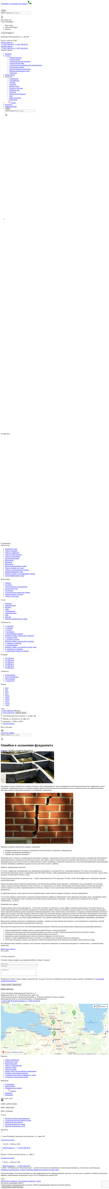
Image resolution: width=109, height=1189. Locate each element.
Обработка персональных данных (13, 1170)
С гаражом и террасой (13, 643)
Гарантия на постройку (13, 1088)
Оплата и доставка (16, 88)
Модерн (8, 607)
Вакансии (8, 1093)
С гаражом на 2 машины (14, 649)
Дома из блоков (10, 1069)
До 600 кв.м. (9, 668)
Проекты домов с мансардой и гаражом (19, 641)
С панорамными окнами (14, 634)
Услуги (7, 56)
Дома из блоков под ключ (14, 568)
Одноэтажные (10, 675)
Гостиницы (9, 590)
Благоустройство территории (20, 69)
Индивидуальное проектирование (17, 1118)
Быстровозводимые (12, 558)
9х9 (6, 690)
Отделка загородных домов (15, 1124)
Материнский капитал (17, 94)
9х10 (7, 692)
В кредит (12, 92)
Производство (14, 90)
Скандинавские (10, 613)
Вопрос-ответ (14, 86)
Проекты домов (10, 1067)
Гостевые (8, 585)
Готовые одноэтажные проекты (16, 1073)
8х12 (7, 688)
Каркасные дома (11, 549)
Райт (7, 615)
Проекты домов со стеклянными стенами (20, 574)
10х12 (7, 695)
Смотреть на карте (7, 1140)
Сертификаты (14, 80)
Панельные (9, 564)
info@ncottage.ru (9, 723)
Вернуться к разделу (8, 949)
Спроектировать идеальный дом (12, 1187)
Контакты (8, 104)
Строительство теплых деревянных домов (20, 1075)
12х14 (7, 703)
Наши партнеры (15, 98)
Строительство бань (16, 63)
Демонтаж (13, 73)
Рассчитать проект (7, 733)
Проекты (8, 54)
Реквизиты (13, 100)
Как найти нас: (6, 20)
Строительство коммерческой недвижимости (25, 65)
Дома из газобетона (12, 553)
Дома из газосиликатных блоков (17, 570)
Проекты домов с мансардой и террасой (19, 636)
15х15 (7, 705)
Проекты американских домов (16, 619)
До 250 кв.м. (9, 660)
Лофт (7, 609)
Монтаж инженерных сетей (19, 71)
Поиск (4, 10)
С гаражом (9, 628)
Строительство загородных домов (17, 592)
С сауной (8, 630)
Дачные (8, 583)
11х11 (7, 701)
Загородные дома (11, 589)
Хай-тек (8, 617)
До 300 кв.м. (9, 662)
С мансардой (9, 681)
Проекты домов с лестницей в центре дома (20, 647)
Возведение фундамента (14, 1122)
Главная (4, 750)
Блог (11, 96)
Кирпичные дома (11, 1062)
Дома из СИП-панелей (13, 1065)
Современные (10, 611)
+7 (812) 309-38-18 (21, 44)
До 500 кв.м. (9, 666)
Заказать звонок (6, 46)
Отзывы (12, 82)
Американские (10, 605)
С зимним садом (11, 637)
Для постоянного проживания (16, 587)
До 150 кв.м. (9, 658)
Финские (8, 603)
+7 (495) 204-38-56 (7, 44)
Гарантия (12, 84)
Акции (13, 103)
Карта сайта (54, 1170)
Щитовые (8, 562)
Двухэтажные (10, 679)
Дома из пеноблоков (12, 556)
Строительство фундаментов (19, 61)
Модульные (9, 560)
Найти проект (6, 13)
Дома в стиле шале (12, 596)
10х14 (7, 699)
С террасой (9, 626)
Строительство (14, 59)
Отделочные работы (16, 67)
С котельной (9, 632)
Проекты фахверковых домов (16, 566)
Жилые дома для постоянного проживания (20, 1071)
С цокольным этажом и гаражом (17, 651)
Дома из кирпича (11, 551)
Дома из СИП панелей (13, 554)
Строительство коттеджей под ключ (18, 1120)
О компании (13, 79)
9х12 (7, 694)
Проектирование (15, 57)
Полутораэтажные (11, 677)
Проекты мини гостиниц (14, 594)
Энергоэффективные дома (14, 576)
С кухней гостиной (12, 639)
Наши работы (10, 75)
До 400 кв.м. (9, 664)
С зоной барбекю (11, 645)
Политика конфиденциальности (37, 1170)
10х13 (7, 697)
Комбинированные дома (14, 572)
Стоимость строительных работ (16, 1077)
